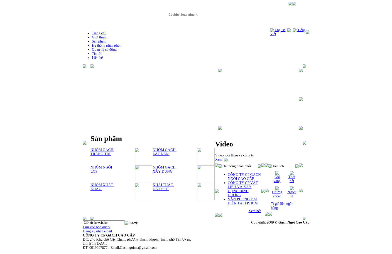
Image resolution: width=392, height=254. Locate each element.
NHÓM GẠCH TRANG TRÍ (102, 152)
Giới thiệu (99, 37)
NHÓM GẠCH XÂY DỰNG (164, 169)
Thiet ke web (280, 226)
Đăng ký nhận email (97, 231)
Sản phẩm (99, 41)
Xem (218, 159)
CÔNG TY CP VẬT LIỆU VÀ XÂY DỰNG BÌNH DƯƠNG (243, 189)
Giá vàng (277, 179)
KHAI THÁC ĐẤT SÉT (163, 187)
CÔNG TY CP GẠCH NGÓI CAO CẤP (244, 177)
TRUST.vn (300, 226)
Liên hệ (97, 58)
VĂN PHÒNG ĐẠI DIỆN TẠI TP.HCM (243, 201)
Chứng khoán (277, 194)
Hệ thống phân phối (106, 45)
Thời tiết (291, 179)
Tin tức (97, 53)
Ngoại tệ (291, 194)
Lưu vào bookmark (96, 227)
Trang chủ (99, 33)
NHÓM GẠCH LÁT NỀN (164, 152)
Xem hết (254, 211)
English (280, 30)
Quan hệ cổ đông (104, 49)
